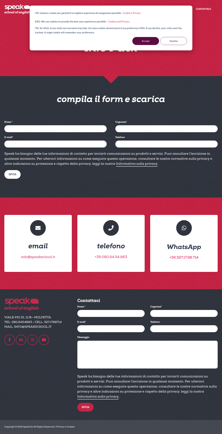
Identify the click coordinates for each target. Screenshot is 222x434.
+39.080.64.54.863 (111, 257)
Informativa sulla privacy (136, 164)
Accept (146, 40)
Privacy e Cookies (65, 426)
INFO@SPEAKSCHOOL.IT (33, 327)
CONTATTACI (203, 9)
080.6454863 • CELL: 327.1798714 (37, 322)
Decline (174, 40)
